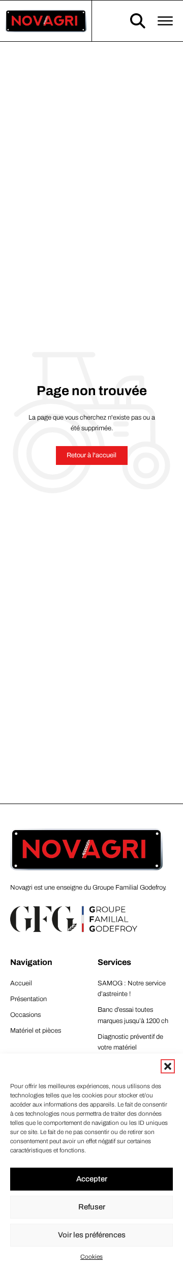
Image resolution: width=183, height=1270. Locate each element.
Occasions (25, 1014)
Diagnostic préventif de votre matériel (130, 1042)
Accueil (21, 983)
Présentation (28, 999)
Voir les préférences (92, 1235)
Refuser (91, 1207)
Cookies (91, 1256)
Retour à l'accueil (91, 455)
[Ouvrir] (165, 21)
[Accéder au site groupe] (73, 919)
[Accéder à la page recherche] (137, 21)
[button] (168, 1066)
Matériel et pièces (35, 1030)
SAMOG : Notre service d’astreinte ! (132, 989)
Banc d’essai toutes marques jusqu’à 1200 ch (133, 1015)
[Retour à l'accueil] (45, 20)
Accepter (91, 1179)
